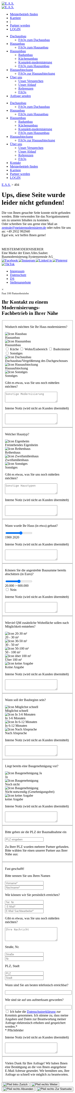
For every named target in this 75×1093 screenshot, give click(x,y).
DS (12, 278)
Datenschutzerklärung (41, 1011)
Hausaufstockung (21, 70)
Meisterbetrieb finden (24, 14)
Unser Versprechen (30, 81)
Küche (14, 349)
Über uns (16, 77)
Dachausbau (18, 36)
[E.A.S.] (8, 3)
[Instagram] (27, 260)
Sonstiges (16, 353)
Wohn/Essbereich (36, 349)
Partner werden (20, 25)
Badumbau (25, 55)
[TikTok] (8, 264)
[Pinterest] (60, 260)
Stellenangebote (20, 282)
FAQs (22, 92)
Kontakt (15, 162)
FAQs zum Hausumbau (33, 66)
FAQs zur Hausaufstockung (36, 73)
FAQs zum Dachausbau (34, 40)
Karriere (15, 18)
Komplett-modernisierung (35, 62)
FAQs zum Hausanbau (33, 47)
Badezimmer (61, 349)
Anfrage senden (20, 96)
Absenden (26, 1089)
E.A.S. (6, 184)
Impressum (17, 271)
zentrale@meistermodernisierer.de (24, 227)
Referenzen (25, 88)
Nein (13, 590)
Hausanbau (17, 43)
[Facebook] (10, 260)
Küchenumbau (28, 58)
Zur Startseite (63, 1089)
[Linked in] (44, 260)
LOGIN (15, 29)
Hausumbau (18, 51)
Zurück (23, 1084)
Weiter (53, 1084)
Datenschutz (18, 275)
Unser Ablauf (27, 84)
